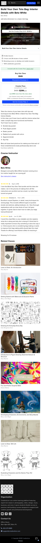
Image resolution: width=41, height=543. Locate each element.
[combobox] (17, 2)
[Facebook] (6, 513)
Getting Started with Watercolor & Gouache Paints (17, 296)
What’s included (34, 105)
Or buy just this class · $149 (20, 41)
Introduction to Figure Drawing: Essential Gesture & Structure (18, 356)
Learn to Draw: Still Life (8, 444)
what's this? (30, 69)
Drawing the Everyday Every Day (12, 326)
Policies (20, 541)
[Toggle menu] (38, 2)
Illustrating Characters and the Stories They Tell (16, 473)
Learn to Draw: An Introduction (11, 267)
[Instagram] (10, 513)
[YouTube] (2, 513)
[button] (36, 538)
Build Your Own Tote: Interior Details (14, 48)
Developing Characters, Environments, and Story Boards (19, 415)
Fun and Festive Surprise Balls (11, 386)
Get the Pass (31, 3)
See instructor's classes (8, 176)
